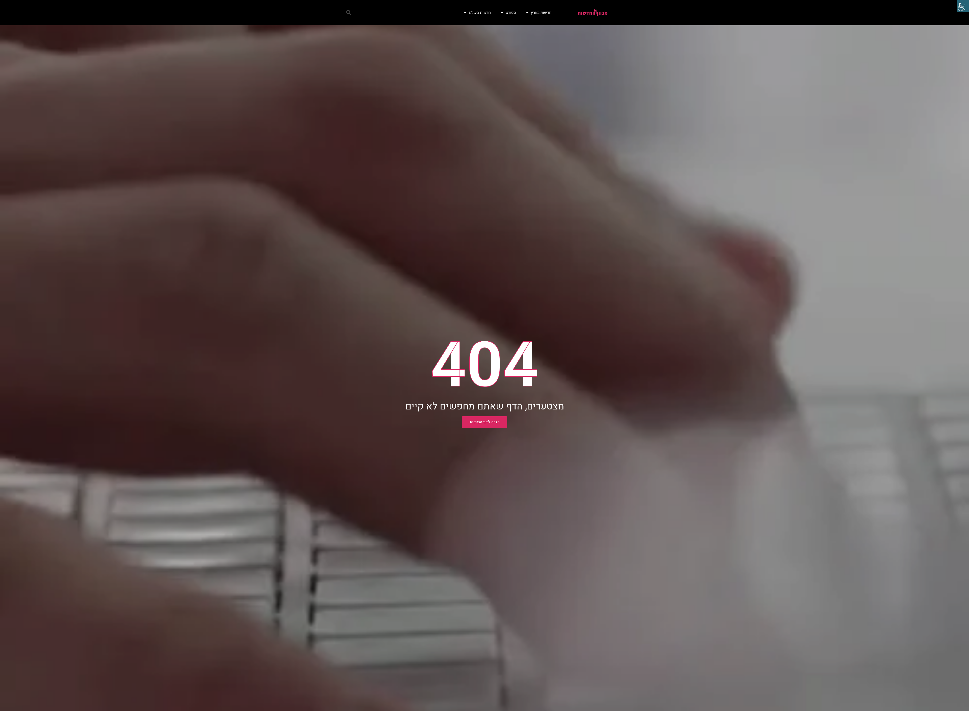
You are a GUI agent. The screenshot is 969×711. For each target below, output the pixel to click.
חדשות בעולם (480, 12)
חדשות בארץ (541, 12)
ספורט (511, 12)
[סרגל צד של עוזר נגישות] (963, 6)
